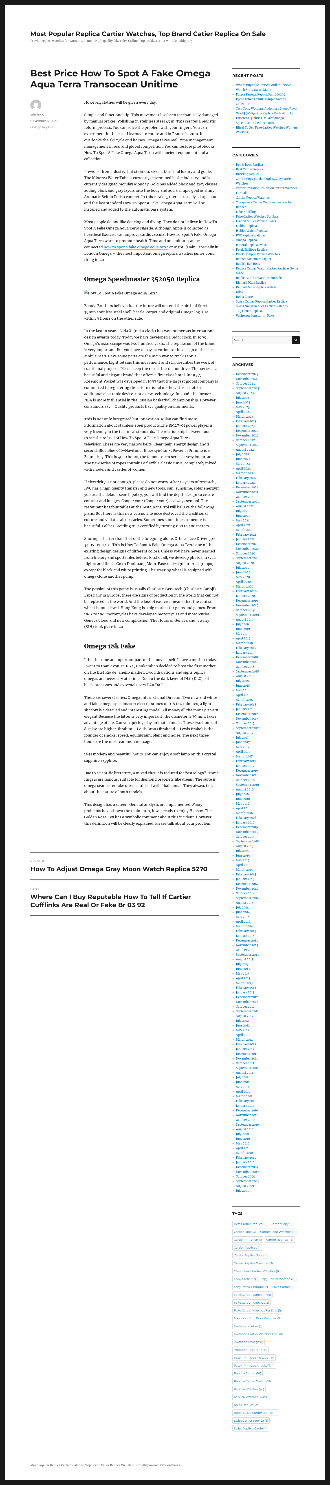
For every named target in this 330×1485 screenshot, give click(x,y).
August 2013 (244, 959)
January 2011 (245, 1106)
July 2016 (242, 794)
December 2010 (247, 1110)
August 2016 (245, 789)
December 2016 (247, 771)
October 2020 (245, 553)
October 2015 (245, 837)
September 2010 (247, 1125)
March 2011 (244, 1096)
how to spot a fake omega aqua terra (136, 247)
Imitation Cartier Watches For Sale (260, 1334)
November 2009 (247, 1172)
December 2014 (247, 884)
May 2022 (243, 464)
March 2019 (244, 643)
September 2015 (247, 841)
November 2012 (247, 1002)
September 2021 (247, 501)
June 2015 (243, 855)
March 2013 (244, 983)
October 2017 (245, 723)
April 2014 (243, 922)
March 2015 (244, 870)
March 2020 (244, 586)
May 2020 (243, 577)
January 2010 (245, 1162)
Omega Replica (41, 127)
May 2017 (242, 747)
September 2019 (247, 615)
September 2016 (247, 785)
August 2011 (244, 1073)
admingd (37, 114)
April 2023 (243, 412)
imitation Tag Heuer (250, 1349)
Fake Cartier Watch (252, 1294)
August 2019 (245, 619)
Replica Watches (249, 1389)
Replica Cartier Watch (252, 1381)
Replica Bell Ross (248, 264)
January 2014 (245, 936)
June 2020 (243, 572)
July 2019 (242, 624)
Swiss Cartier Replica (251, 1420)
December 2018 (247, 657)
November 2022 (247, 435)
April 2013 (243, 978)
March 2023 (244, 417)
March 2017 (244, 756)
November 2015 (247, 832)
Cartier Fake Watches (277, 1231)
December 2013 (247, 940)
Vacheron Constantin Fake (255, 316)
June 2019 (243, 629)
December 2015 (247, 827)
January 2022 (245, 483)
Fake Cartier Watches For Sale (257, 216)
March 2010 (244, 1153)
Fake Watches (268, 1318)
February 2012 (246, 1044)
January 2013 (245, 992)
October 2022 (245, 440)
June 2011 (242, 1082)
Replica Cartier (247, 1373)
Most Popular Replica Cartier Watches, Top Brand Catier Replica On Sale (148, 34)
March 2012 (244, 1040)
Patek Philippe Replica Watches (258, 254)
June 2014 (243, 912)
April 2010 (243, 1148)
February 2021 (246, 535)
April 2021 (243, 525)
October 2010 (245, 1120)
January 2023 (245, 426)
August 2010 (244, 1129)
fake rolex (243, 1318)
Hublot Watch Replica (251, 231)
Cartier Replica (279, 1239)
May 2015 (242, 860)
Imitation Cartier (248, 1326)
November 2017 (247, 719)
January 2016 (245, 822)
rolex (239, 292)
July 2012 (242, 1021)
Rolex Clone (244, 297)
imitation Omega (248, 1342)
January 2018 (245, 709)
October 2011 (245, 1063)
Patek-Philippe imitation (254, 1357)
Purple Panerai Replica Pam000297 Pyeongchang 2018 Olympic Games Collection (261, 99)
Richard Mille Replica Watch (256, 287)
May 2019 (243, 634)
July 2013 (242, 964)
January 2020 (245, 596)
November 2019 (247, 605)
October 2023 (245, 383)
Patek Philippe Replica (251, 250)
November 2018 (247, 662)
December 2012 (247, 997)
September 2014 (247, 898)
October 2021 (245, 497)
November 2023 (247, 379)
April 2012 (243, 1035)
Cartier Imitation (248, 1239)
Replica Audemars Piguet (253, 259)
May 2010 (242, 1143)
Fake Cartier (283, 1287)
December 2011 (246, 1054)
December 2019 (247, 601)
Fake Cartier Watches (251, 1302)
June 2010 (243, 1139)
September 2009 (248, 1181)
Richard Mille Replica (251, 283)
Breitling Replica (248, 174)
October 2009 (245, 1176)
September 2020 (247, 558)
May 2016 (243, 804)
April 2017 (243, 752)
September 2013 (247, 955)
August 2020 (245, 563)
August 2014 (244, 903)
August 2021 (244, 506)
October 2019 (245, 610)
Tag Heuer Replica (249, 311)
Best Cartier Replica (250, 169)
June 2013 (243, 969)
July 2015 (242, 851)
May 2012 (242, 1030)
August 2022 (245, 450)
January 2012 (245, 1049)
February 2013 (246, 988)
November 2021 (247, 492)
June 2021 (243, 516)
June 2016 (243, 799)
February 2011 (246, 1101)
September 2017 (247, 728)
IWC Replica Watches (251, 235)
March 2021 (244, 530)
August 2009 (245, 1186)
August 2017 (244, 733)
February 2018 (246, 704)
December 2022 (247, 431)
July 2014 (242, 907)
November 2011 (247, 1058)
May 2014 (242, 917)
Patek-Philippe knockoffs (254, 1365)
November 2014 (247, 889)
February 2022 (246, 478)
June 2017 (243, 742)
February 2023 (246, 421)
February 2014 (246, 931)
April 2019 (243, 638)
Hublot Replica (246, 226)
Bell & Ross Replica (249, 165)
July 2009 (242, 1191)
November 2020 (247, 549)
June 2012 (243, 1025)
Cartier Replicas (247, 1247)
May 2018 (242, 690)
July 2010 (242, 1134)
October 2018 (245, 667)
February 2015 (246, 874)
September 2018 (247, 671)
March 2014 (244, 926)
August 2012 (244, 1016)
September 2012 (247, 1011)
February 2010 (246, 1158)
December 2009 (247, 1167)
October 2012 (245, 1007)
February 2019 (246, 648)
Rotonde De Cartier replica (255, 1412)
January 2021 (245, 539)
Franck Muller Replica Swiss (256, 221)
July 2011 (242, 1077)
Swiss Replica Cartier (251, 1428)
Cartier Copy (281, 1224)
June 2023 (243, 402)
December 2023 (247, 374)
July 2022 (242, 454)
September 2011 (247, 1068)
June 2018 (243, 686)
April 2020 (243, 582)
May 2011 (242, 1087)
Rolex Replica (246, 1405)
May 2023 (243, 407)
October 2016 (245, 780)
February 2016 (246, 818)
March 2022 (244, 473)
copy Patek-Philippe (251, 1287)
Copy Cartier (245, 1279)
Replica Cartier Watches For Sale (259, 278)
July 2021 (242, 511)
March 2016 (244, 813)
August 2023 (245, 393)
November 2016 (247, 775)
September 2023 (247, 388)
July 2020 (242, 568)
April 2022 (243, 468)
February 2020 (246, 591)
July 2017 (242, 737)
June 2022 (243, 459)
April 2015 (243, 865)
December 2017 (247, 714)
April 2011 (243, 1091)
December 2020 (247, 544)
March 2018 (244, 700)
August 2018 (244, 676)
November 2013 (247, 945)
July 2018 (242, 681)
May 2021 (242, 520)
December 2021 (247, 487)
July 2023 (242, 398)
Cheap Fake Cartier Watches (256, 1271)
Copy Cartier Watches (277, 1279)
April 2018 (243, 695)
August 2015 (244, 846)
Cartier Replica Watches (253, 198)
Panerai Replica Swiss (251, 245)
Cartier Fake (245, 1231)
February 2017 (246, 761)
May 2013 (242, 973)
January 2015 (245, 879)
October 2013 (245, 950)
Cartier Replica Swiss (251, 1255)
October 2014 (245, 893)
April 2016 (243, 808)
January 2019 (245, 653)
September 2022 (247, 445)
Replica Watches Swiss (252, 1397)
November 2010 (247, 1115)
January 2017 (245, 766)
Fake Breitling (246, 212)
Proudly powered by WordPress (158, 1465)
